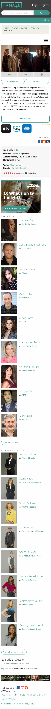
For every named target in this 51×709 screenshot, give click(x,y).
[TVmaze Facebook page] (18, 688)
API (15, 694)
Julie (24, 321)
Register (44, 5)
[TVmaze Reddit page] (26, 688)
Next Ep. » (37, 81)
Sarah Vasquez (28, 370)
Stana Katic (26, 478)
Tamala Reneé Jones (31, 576)
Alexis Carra (26, 318)
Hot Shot (25, 419)
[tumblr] (48, 142)
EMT (24, 395)
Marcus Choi (26, 391)
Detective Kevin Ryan (31, 555)
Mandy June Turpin (30, 342)
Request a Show (36, 694)
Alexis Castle (27, 604)
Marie (24, 272)
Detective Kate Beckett (32, 482)
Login (35, 5)
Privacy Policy (23, 704)
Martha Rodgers (29, 506)
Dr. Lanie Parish (29, 580)
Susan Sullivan (27, 503)
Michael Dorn (27, 220)
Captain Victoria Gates (31, 628)
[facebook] (40, 142)
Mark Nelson (26, 415)
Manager (26, 297)
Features (6, 694)
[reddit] (44, 142)
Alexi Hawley (15, 164)
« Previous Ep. (13, 81)
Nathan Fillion (27, 454)
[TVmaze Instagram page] (22, 688)
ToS (32, 704)
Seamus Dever (27, 551)
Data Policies (9, 698)
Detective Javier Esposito (33, 531)
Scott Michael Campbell (33, 244)
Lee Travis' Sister (29, 346)
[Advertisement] (21, 196)
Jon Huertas (26, 527)
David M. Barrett (19, 168)
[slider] (13, 173)
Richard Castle (28, 458)
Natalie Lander (28, 269)
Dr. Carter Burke (29, 223)
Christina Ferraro (29, 366)
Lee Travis (26, 248)
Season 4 (16, 153)
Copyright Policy (8, 704)
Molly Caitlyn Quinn (30, 600)
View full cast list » (10, 442)
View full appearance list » (14, 652)
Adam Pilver (26, 293)
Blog (22, 694)
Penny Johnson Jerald (31, 625)
